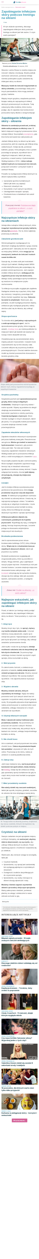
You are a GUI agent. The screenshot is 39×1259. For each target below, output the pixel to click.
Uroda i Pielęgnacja (7, 986)
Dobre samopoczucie (7, 7)
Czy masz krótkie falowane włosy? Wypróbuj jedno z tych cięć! (16, 1039)
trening (7, 770)
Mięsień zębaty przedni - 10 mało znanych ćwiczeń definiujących (15, 939)
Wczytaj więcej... (19, 1120)
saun (35, 456)
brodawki (5, 573)
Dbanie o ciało (6, 1111)
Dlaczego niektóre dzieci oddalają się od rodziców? (19, 964)
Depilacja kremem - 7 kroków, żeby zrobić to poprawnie (16, 989)
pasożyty (14, 231)
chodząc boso (13, 329)
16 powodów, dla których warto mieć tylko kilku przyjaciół (17, 1089)
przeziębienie (28, 134)
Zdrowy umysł (6, 1086)
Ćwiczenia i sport (20, 7)
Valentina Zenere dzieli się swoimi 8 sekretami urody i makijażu (17, 1064)
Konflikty (4, 961)
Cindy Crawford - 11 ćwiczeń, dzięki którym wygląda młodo (17, 1014)
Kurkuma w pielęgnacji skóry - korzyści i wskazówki (19, 1114)
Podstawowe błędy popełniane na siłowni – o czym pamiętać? (21, 208)
